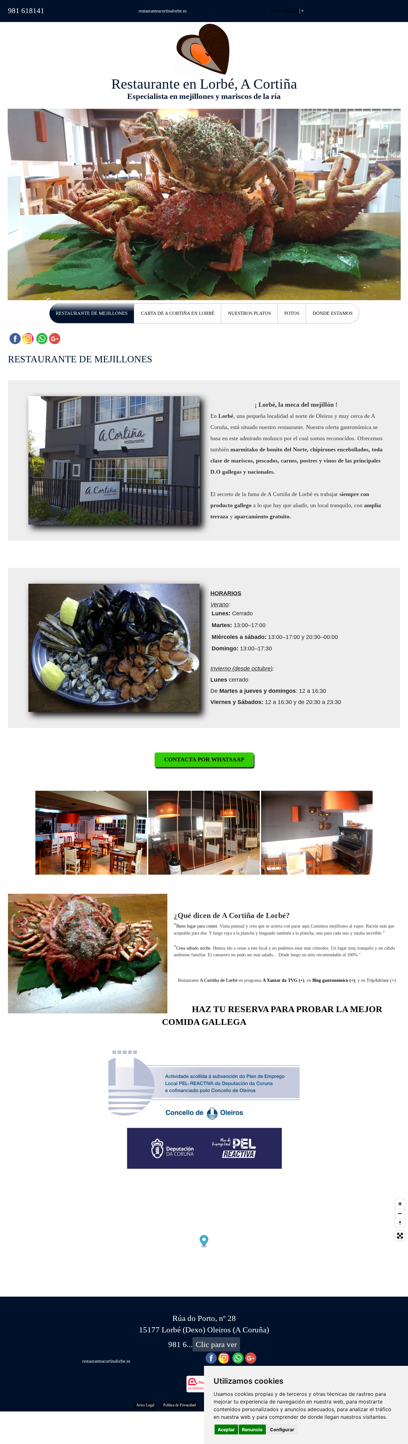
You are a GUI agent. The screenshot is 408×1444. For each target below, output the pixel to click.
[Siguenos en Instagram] (27, 338)
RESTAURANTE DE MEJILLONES (91, 313)
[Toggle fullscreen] (400, 1235)
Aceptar (226, 1429)
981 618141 (26, 11)
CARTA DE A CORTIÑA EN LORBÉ (178, 313)
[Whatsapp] (41, 338)
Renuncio (252, 1429)
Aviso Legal (145, 1405)
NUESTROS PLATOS (249, 313)
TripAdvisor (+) (381, 980)
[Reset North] (400, 1223)
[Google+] (54, 338)
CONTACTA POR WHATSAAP (204, 759)
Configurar (282, 1429)
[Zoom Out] (400, 1213)
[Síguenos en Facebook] (15, 338)
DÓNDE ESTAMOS (333, 313)
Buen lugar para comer (196, 926)
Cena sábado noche (193, 948)
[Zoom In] (400, 1204)
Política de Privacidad (179, 1405)
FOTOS (291, 313)
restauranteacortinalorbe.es (162, 11)
